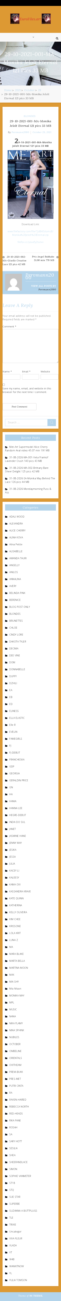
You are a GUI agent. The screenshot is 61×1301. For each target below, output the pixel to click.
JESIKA (12, 849)
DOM (12, 662)
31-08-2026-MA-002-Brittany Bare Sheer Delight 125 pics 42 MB (27, 469)
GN (11, 787)
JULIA (12, 863)
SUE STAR (14, 1196)
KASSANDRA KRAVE (20, 891)
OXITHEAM (15, 1065)
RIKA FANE (15, 1120)
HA (11, 794)
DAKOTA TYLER (17, 641)
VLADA (13, 1245)
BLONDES (30, 116)
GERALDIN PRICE (18, 780)
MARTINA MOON (18, 967)
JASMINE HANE (17, 835)
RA (10, 1092)
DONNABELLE (17, 669)
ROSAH (13, 1127)
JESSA (12, 856)
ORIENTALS (15, 1058)
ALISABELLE (16, 551)
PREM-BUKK (16, 1071)
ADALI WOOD (16, 516)
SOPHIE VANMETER (20, 1176)
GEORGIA (14, 773)
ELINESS (14, 711)
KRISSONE (15, 926)
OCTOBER (15, 1044)
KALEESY (14, 877)
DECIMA (13, 648)
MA (11, 947)
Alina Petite (15, 544)
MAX (11, 974)
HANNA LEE (16, 808)
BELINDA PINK (17, 593)
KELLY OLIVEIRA (18, 912)
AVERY (12, 586)
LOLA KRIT (15, 933)
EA (10, 690)
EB (10, 697)
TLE (11, 1217)
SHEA (12, 1155)
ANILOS (13, 572)
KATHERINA (15, 905)
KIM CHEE (15, 919)
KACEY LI (14, 870)
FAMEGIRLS (15, 738)
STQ (11, 1189)
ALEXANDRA (16, 523)
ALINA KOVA (16, 537)
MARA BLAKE (16, 953)
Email (26, 371)
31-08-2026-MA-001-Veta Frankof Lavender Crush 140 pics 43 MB (26, 459)
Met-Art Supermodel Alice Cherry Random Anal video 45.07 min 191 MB (27, 448)
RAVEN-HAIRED (17, 1099)
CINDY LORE (16, 634)
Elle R (12, 724)
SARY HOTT (15, 1141)
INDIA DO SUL (17, 822)
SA (10, 1134)
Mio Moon (15, 988)
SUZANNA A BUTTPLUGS (23, 1210)
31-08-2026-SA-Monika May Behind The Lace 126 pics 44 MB (30, 480)
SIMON (13, 1169)
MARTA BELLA (17, 960)
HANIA (12, 801)
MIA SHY (14, 981)
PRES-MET (15, 1078)
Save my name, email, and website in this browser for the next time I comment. (27, 390)
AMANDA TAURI (18, 558)
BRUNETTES (16, 620)
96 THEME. (36, 1295)
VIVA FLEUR (15, 1238)
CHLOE (13, 627)
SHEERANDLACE (18, 1162)
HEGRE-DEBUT (17, 815)
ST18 (12, 1183)
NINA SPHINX (16, 1030)
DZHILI (13, 683)
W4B (12, 1259)
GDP (11, 766)
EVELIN (13, 731)
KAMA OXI (15, 884)
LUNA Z (13, 940)
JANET (12, 829)
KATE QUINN (16, 898)
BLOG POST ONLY (19, 606)
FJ (10, 745)
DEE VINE (14, 655)
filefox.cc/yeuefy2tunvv (31, 242)
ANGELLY (14, 565)
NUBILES (14, 1037)
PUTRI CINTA (16, 1085)
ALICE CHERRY (17, 530)
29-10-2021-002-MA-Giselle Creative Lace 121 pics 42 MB (15, 260)
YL (10, 1273)
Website (45, 371)
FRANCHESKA (16, 759)
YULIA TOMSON (18, 1280)
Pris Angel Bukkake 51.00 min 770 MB (43, 258)
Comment (9, 326)
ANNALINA (15, 579)
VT (10, 1252)
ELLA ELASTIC (17, 717)
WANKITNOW (16, 1266)
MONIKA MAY (16, 995)
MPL (11, 1002)
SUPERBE (14, 1203)
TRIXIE (12, 1224)
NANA (12, 1016)
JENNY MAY (15, 842)
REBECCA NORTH (19, 1106)
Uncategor (15, 1231)
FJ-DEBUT (14, 752)
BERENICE (15, 599)
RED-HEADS (16, 1113)
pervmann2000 (20, 132)
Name (7, 371)
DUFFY (13, 676)
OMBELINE (15, 1051)
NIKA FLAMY (16, 1023)
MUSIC (13, 1009)
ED (11, 704)
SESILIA (13, 1148)
